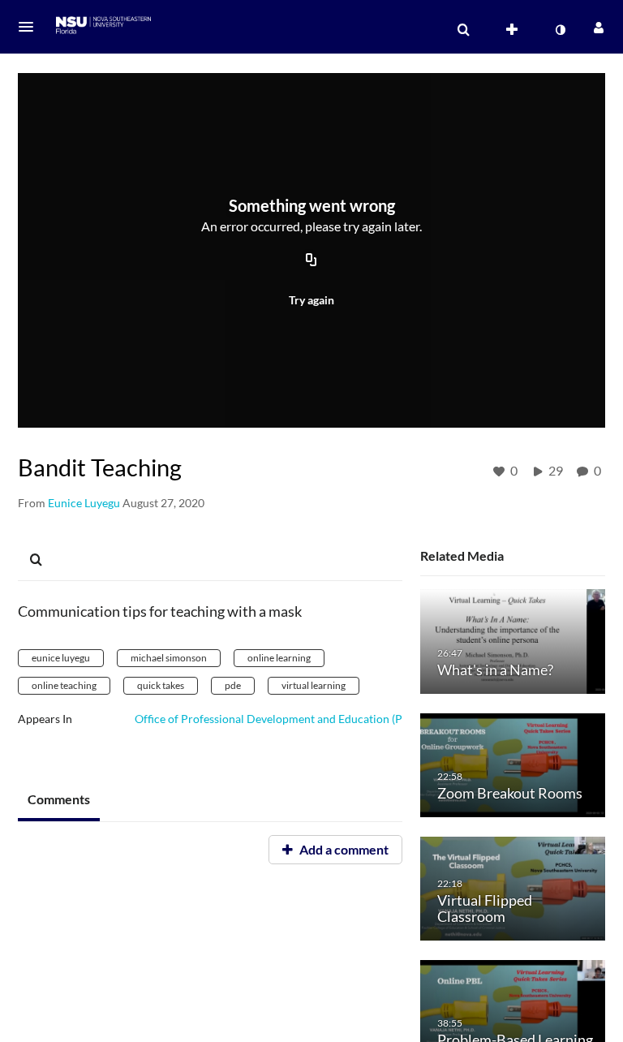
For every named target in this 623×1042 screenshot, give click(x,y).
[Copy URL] (311, 261)
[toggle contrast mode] (559, 30)
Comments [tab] (59, 799)
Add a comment (343, 849)
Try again (311, 300)
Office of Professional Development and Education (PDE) (278, 719)
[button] (31, 26)
